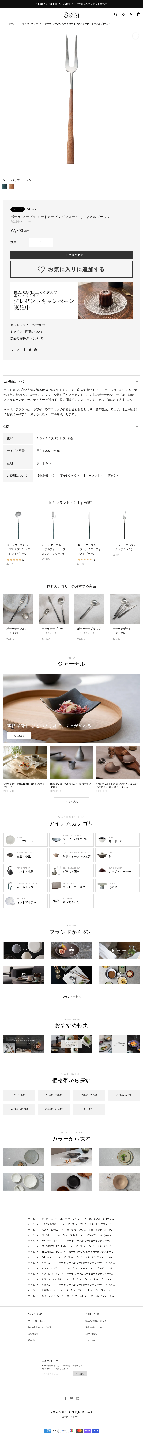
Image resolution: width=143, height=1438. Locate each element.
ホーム (12, 23)
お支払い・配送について (26, 331)
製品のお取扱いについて (26, 338)
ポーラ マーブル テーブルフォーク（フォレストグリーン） (53, 549)
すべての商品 (48, 1262)
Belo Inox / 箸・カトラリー (55, 1240)
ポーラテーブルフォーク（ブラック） (124, 547)
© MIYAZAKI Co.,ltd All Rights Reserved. (71, 1412)
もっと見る (19, 735)
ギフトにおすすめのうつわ (55, 1273)
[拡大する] (136, 36)
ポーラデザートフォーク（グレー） (124, 630)
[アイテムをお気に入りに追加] (71, 269)
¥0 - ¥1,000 (19, 1095)
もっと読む (71, 801)
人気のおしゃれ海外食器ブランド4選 (60, 1279)
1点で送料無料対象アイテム (56, 1224)
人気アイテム (48, 1284)
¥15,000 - (89, 1109)
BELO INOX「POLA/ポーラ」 (57, 1251)
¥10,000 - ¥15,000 (54, 1109)
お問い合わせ (91, 1334)
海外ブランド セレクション (55, 1295)
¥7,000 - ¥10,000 (19, 1109)
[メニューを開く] (4, 14)
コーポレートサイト (71, 1417)
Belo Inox (31, 209)
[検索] (115, 14)
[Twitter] (30, 349)
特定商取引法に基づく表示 (39, 1327)
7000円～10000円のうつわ (55, 1230)
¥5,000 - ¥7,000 (123, 1095)
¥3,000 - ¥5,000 (89, 1095)
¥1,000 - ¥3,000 (54, 1095)
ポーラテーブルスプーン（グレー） (89, 630)
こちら (68, 1369)
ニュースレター (92, 1340)
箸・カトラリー (30, 23)
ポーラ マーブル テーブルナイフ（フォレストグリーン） (89, 549)
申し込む (80, 1373)
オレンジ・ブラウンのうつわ (56, 1268)
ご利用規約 (33, 1334)
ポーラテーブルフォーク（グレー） (18, 630)
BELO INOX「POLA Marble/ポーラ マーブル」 (65, 1246)
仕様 (6, 426)
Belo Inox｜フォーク (52, 1257)
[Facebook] (24, 349)
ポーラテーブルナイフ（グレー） (53, 630)
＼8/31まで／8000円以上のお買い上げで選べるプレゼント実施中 (71, 4)
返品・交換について (94, 1327)
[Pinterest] (35, 349)
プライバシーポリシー (37, 1321)
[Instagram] (77, 1398)
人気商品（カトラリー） (54, 1290)
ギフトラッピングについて (28, 325)
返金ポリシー (34, 1340)
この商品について (13, 381)
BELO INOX (48, 1235)
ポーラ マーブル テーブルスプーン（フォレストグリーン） (18, 549)
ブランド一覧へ (71, 996)
